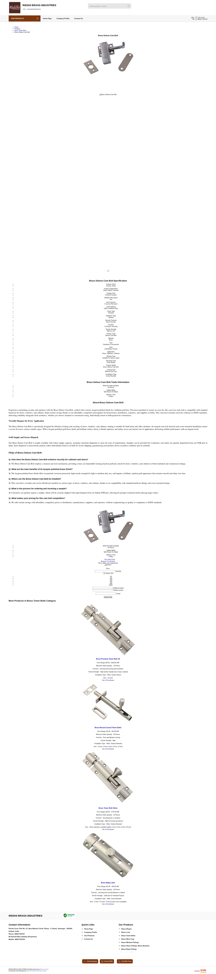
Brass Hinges (126, 929)
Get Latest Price (109, 559)
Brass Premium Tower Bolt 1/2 (108, 659)
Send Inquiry (92, 961)
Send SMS (108, 961)
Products (17, 29)
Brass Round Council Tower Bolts (108, 727)
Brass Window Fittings (130, 942)
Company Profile (63, 18)
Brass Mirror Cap (127, 939)
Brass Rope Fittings (129, 949)
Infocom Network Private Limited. (36, 971)
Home (16, 27)
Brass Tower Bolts (20, 30)
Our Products (17, 18)
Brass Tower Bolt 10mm (108, 808)
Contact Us (78, 18)
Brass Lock (125, 932)
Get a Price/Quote (108, 680)
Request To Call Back (108, 561)
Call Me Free (126, 961)
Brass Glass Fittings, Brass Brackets (135, 946)
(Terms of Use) (44, 969)
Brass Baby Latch (108, 883)
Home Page (47, 18)
